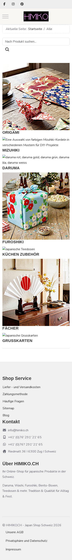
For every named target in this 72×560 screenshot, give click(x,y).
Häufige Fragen (13, 401)
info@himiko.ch (18, 430)
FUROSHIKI (13, 242)
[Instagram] (13, 4)
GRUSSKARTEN (17, 341)
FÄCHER (10, 328)
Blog (6, 415)
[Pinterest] (22, 4)
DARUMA (11, 168)
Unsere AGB (14, 532)
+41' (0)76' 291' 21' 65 (25, 437)
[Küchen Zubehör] (18, 249)
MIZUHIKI (10, 150)
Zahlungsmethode (15, 394)
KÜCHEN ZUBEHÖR (20, 254)
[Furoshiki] (36, 206)
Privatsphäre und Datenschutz (26, 541)
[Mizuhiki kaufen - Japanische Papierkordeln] (36, 142)
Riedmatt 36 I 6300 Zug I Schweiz (32, 451)
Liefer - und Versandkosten (21, 387)
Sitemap (8, 408)
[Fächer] (36, 292)
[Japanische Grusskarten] (20, 335)
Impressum (13, 549)
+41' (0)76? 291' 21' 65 (25, 444)
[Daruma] (36, 160)
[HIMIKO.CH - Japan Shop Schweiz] (36, 16)
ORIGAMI (10, 132)
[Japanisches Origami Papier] (36, 96)
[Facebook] (4, 4)
